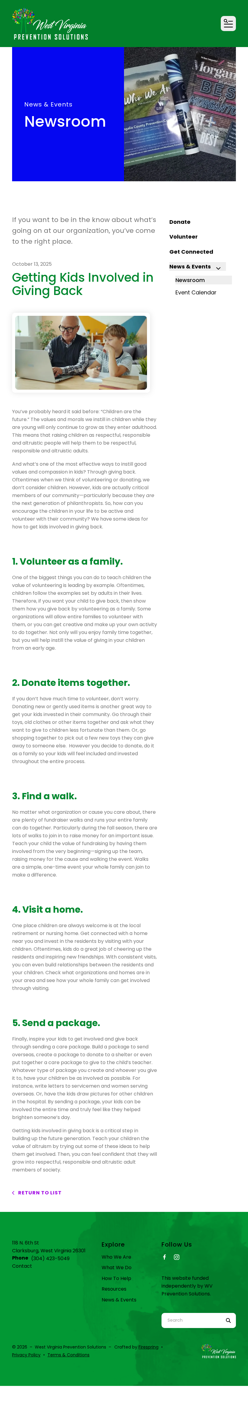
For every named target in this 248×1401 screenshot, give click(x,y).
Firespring (148, 1347)
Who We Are (116, 1257)
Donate (180, 222)
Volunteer (183, 236)
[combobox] (191, 1320)
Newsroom (190, 280)
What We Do (117, 1267)
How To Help (116, 1278)
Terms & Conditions (68, 1355)
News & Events (190, 266)
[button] (228, 23)
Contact (22, 1266)
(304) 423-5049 (50, 1258)
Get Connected (191, 251)
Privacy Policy (26, 1355)
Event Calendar (196, 292)
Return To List (39, 1192)
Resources (114, 1288)
